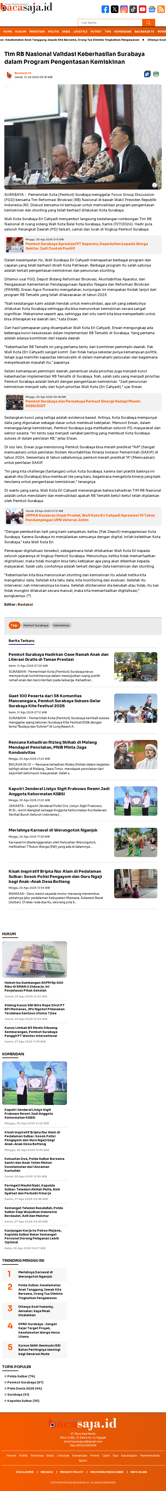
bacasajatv (129, 1455)
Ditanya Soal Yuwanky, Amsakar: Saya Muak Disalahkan (36, 1311)
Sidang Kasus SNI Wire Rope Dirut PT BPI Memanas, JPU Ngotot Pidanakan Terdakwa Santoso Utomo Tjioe (35, 1009)
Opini (106, 1455)
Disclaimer (25, 1472)
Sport (83, 1460)
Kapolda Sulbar (23, 1401)
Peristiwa (37, 31)
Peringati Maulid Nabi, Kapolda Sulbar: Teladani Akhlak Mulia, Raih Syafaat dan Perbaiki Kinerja (32, 1189)
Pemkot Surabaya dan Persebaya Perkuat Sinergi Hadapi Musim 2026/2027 (83, 403)
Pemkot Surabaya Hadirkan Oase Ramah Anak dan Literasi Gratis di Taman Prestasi (59, 657)
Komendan (122, 31)
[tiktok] (134, 12)
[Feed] (161, 12)
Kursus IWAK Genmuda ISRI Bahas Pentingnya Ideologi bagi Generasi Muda (39, 1350)
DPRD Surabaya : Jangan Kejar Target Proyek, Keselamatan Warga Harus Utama (39, 1330)
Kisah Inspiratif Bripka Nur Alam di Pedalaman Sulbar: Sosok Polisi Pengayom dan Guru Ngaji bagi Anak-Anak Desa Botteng (55, 876)
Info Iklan (139, 1472)
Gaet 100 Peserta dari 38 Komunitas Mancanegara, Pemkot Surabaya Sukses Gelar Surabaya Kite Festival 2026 (55, 701)
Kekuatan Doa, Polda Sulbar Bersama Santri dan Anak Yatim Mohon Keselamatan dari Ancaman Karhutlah (34, 1165)
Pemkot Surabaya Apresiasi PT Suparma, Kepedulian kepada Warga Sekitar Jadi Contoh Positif (87, 246)
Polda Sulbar (21, 1376)
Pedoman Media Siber (106, 1472)
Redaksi (47, 1472)
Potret (96, 31)
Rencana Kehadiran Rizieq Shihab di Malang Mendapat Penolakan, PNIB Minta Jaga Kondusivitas (53, 747)
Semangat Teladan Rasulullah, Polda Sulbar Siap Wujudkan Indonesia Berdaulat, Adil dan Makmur (34, 1212)
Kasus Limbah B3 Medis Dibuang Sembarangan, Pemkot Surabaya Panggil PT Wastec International (31, 1032)
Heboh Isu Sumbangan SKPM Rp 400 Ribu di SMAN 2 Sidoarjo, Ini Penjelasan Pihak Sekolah (34, 986)
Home (7, 31)
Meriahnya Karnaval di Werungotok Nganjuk (53, 830)
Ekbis (66, 31)
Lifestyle (80, 31)
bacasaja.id (22, 73)
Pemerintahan (150, 1455)
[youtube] (143, 12)
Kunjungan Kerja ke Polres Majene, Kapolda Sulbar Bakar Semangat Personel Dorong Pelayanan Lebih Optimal (33, 1236)
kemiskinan (61, 625)
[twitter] (115, 12)
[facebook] (106, 12)
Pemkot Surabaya (35, 625)
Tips (108, 31)
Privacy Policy (71, 1472)
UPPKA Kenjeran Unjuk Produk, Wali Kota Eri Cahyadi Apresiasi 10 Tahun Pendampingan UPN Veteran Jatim (90, 517)
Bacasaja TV (144, 31)
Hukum (20, 31)
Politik (53, 31)
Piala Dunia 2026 (24, 1388)
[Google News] (152, 12)
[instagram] (124, 12)
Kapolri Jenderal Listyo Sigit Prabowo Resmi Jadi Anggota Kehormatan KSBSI (59, 791)
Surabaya (18, 1394)
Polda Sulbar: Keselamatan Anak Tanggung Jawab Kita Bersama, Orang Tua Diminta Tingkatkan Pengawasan (40, 1291)
